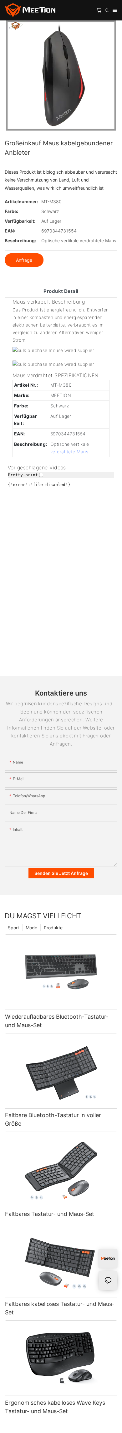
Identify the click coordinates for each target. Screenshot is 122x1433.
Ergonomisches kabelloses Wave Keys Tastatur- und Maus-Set (55, 1406)
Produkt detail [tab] (60, 291)
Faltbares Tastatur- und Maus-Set (49, 1214)
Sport (13, 927)
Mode (31, 927)
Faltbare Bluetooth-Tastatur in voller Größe (53, 1119)
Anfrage (24, 260)
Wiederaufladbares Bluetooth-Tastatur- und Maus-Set (57, 1020)
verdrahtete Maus (69, 451)
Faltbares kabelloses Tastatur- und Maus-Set (59, 1308)
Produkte (53, 927)
